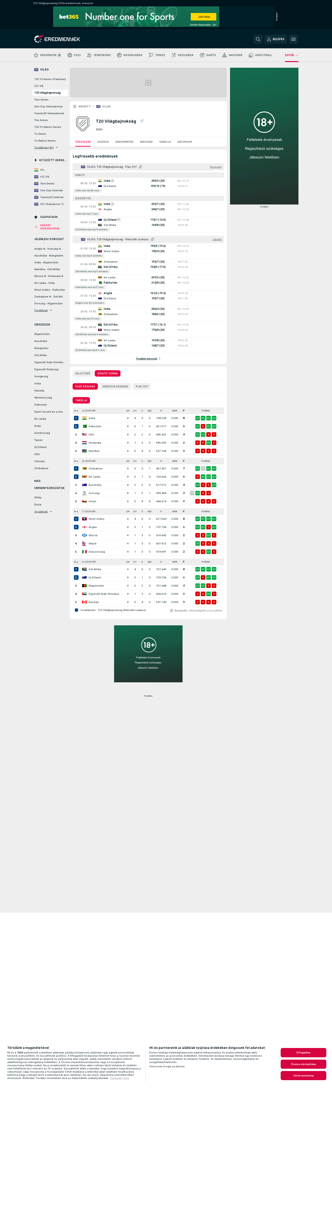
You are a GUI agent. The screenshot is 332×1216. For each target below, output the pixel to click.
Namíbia (94, 451)
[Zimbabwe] (84, 468)
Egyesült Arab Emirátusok (105, 594)
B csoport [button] (89, 461)
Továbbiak (41, 310)
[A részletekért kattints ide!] (148, 186)
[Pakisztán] (84, 426)
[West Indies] (84, 519)
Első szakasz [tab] (85, 386)
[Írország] (84, 493)
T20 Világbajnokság (47, 93)
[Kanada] (84, 602)
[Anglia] (84, 527)
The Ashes (41, 120)
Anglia (93, 527)
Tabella (165, 141)
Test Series (41, 99)
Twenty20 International (49, 113)
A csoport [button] (89, 410)
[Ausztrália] (84, 485)
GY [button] (135, 410)
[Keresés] (258, 39)
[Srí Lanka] (84, 476)
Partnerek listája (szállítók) (167, 1066)
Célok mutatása (303, 1075)
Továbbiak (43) (44, 147)
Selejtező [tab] (82, 373)
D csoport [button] (89, 561)
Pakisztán (95, 426)
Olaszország (97, 552)
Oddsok (103, 141)
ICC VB (38, 86)
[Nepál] (84, 543)
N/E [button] (150, 410)
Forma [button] (205, 410)
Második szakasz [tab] (115, 386)
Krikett (84, 106)
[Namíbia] (84, 451)
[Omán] (84, 501)
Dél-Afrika (95, 569)
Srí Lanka (94, 477)
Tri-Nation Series (45, 140)
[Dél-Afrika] (84, 569)
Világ (106, 106)
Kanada (94, 602)
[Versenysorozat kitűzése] (141, 121)
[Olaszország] (84, 551)
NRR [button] (174, 410)
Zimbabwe (96, 468)
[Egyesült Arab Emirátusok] (84, 594)
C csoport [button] (89, 511)
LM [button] (127, 410)
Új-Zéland (95, 577)
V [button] (142, 410)
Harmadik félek (119, 1078)
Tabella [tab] (81, 400)
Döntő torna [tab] (107, 373)
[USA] (84, 434)
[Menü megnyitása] (293, 39)
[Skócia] (84, 535)
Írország (94, 493)
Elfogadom (303, 1052)
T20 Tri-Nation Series (47, 127)
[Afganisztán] (84, 585)
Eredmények (124, 141)
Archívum (184, 141)
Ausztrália (95, 485)
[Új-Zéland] (84, 577)
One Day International (48, 106)
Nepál (92, 543)
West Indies (97, 519)
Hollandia (95, 443)
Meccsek (146, 141)
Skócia (93, 535)
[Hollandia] (84, 442)
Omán (92, 501)
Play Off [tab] (142, 386)
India (92, 418)
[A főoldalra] (65, 39)
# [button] (75, 410)
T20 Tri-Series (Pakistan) (50, 79)
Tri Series (40, 134)
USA (91, 434)
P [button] (161, 410)
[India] (84, 418)
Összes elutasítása (303, 1064)
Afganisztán (96, 585)
